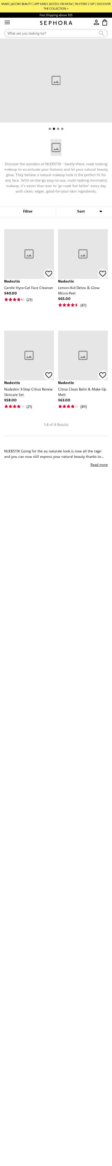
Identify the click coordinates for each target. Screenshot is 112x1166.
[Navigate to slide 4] (62, 129)
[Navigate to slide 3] (58, 129)
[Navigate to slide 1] (50, 129)
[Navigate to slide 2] (54, 129)
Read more (99, 464)
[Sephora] (56, 23)
